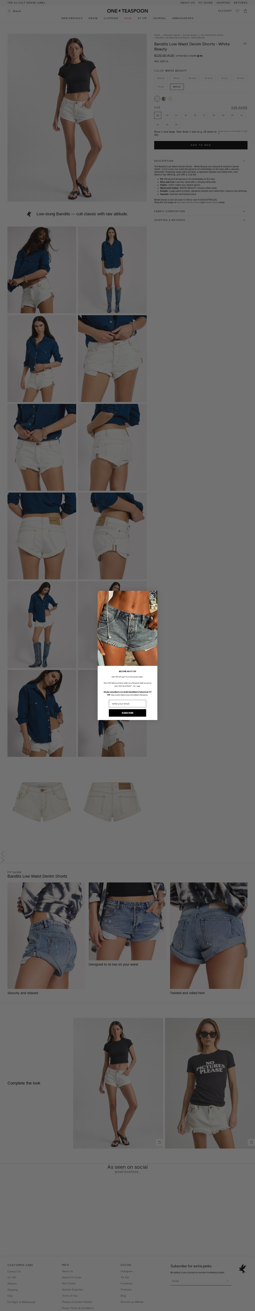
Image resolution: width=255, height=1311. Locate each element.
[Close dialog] (152, 595)
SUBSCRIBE (127, 713)
